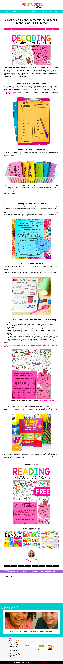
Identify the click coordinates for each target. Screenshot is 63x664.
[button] (51, 12)
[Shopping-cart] (38, 649)
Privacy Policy (11, 652)
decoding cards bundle (24, 89)
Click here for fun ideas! (46, 401)
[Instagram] (32, 649)
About (15, 11)
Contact (44, 11)
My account (18, 647)
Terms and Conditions (11, 656)
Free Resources (33, 11)
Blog (7, 11)
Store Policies (18, 654)
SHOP (22, 11)
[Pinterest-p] (35, 649)
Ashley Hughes (45, 662)
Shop (17, 642)
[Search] (41, 646)
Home (10, 640)
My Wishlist (18, 650)
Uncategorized (35, 26)
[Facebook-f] (30, 649)
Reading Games (52, 406)
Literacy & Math (27, 26)
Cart (17, 644)
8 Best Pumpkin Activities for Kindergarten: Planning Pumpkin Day (31, 631)
